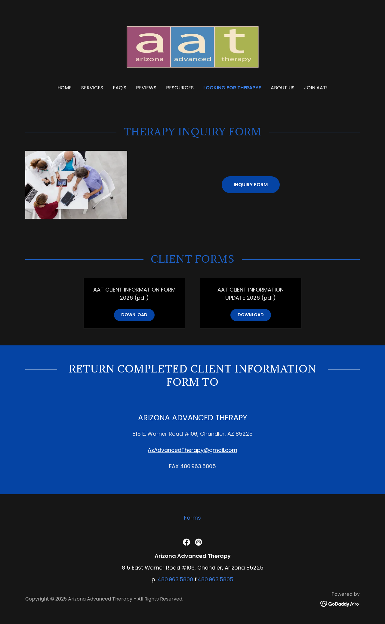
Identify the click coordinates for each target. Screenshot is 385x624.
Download (134, 315)
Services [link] (92, 87)
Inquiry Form (251, 184)
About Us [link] (282, 87)
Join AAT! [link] (316, 87)
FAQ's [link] (119, 87)
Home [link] (64, 87)
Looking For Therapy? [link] (232, 87)
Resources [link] (180, 87)
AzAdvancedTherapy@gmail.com (192, 450)
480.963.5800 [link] (175, 579)
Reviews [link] (146, 87)
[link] (193, 46)
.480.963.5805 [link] (215, 579)
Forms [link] (192, 517)
